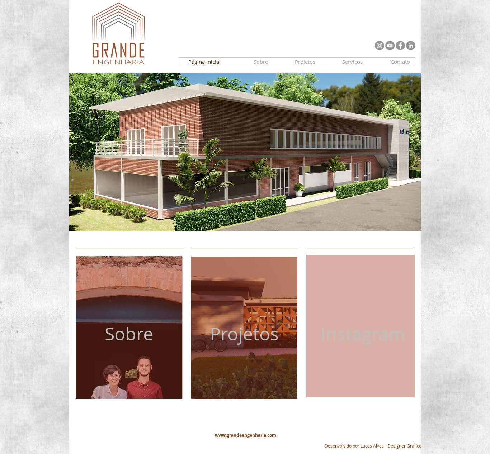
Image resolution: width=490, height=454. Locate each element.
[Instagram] (379, 45)
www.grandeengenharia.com (245, 435)
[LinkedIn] (410, 45)
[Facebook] (400, 45)
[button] (245, 152)
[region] (130, 330)
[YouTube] (390, 45)
